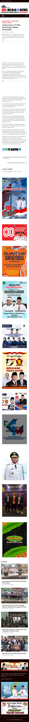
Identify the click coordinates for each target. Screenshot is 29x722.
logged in (10, 171)
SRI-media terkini (6, 22)
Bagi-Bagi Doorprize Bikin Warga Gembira (14, 653)
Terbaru (4, 562)
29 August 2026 (5, 632)
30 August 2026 (5, 584)
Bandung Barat (6, 21)
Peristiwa (13, 578)
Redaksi (12, 32)
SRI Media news (18, 719)
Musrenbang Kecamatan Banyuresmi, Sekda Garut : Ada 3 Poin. (15, 157)
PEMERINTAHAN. (15, 21)
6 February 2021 (5, 32)
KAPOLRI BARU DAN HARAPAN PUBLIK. (16, 162)
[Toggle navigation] (3, 15)
